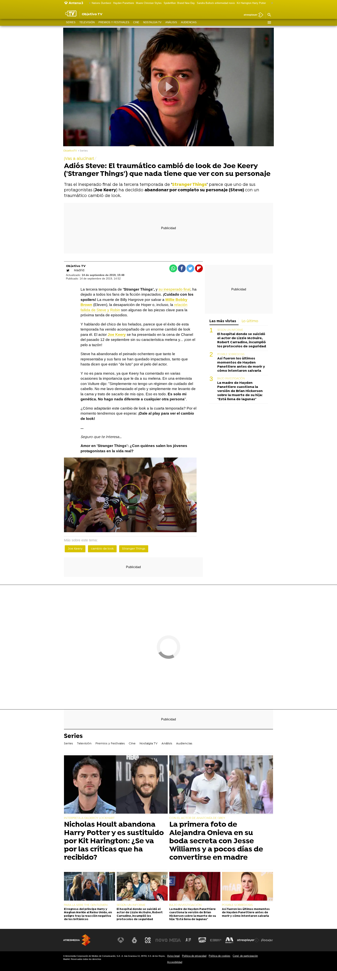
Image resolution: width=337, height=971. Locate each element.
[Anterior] (89, 3)
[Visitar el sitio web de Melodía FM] (229, 940)
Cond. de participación (245, 955)
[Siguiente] (271, 3)
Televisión (87, 22)
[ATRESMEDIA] (76, 940)
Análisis (171, 22)
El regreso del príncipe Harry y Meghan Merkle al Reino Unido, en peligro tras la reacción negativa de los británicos (88, 914)
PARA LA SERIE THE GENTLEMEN (86, 905)
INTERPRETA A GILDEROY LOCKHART (89, 818)
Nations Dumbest (101, 3)
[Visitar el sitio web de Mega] (175, 940)
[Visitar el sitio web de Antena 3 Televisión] (121, 940)
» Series (83, 151)
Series (70, 22)
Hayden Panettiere (123, 3)
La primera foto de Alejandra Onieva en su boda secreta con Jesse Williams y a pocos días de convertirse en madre (216, 841)
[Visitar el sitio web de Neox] (148, 940)
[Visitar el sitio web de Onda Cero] (202, 940)
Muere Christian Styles (149, 3)
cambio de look (102, 549)
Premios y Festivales (113, 22)
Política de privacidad (194, 955)
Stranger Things (189, 184)
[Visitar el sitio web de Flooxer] (267, 940)
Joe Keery (75, 549)
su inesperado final (174, 289)
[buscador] (269, 15)
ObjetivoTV (70, 151)
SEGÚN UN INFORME (230, 330)
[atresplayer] (252, 15)
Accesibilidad (174, 962)
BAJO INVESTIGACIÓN (231, 378)
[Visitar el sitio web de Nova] (161, 940)
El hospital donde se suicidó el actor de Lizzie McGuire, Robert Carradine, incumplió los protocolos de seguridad (241, 340)
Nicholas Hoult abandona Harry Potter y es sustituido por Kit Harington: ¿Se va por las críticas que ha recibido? (114, 841)
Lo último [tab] (250, 321)
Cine (136, 22)
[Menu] (269, 22)
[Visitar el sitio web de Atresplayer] (248, 940)
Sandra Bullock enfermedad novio (216, 3)
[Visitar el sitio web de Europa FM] (216, 940)
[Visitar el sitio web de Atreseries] (188, 940)
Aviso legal (173, 955)
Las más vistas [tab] (222, 321)
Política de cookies (219, 955)
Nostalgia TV (152, 22)
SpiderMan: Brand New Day (179, 3)
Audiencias (189, 22)
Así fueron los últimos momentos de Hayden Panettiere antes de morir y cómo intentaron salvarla (241, 364)
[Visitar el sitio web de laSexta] (134, 940)
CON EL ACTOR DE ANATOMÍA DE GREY (197, 818)
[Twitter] (68, 270)
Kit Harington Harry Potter (251, 3)
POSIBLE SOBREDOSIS (230, 354)
